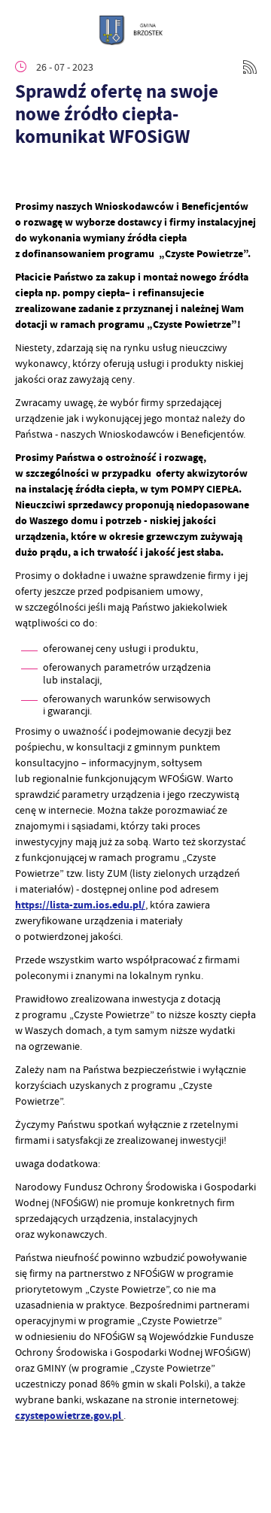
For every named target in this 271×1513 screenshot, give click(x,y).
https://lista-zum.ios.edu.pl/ (80, 905)
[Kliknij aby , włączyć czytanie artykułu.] (27, 175)
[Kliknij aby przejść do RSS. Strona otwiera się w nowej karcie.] (250, 66)
